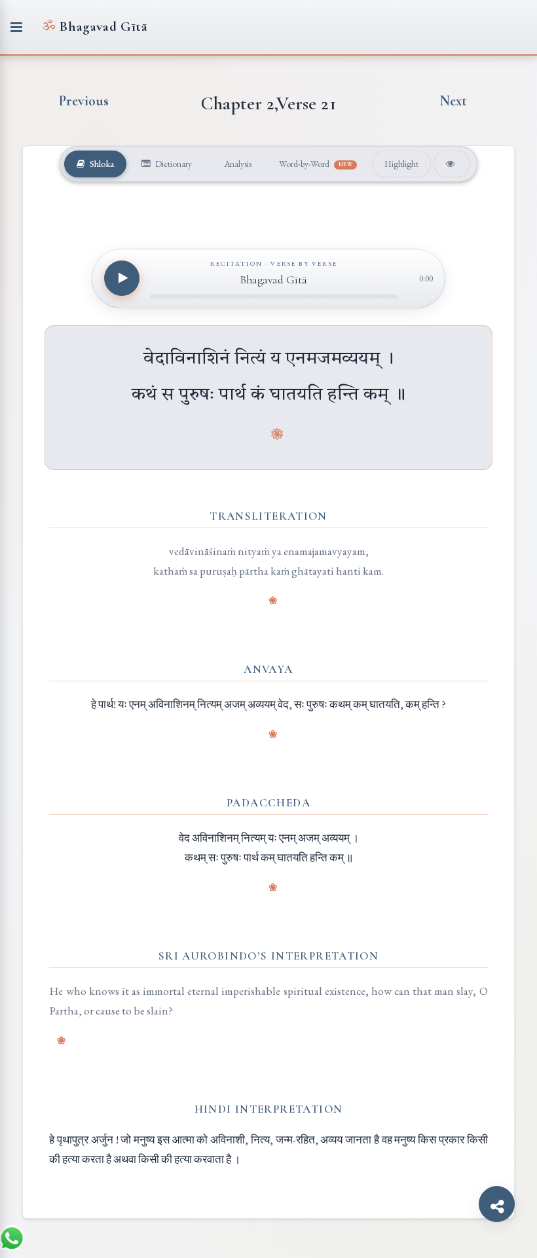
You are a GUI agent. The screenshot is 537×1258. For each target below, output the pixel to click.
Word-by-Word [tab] (316, 164)
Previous (84, 100)
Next (453, 100)
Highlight (401, 164)
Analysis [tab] (236, 164)
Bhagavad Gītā (94, 26)
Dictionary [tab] (172, 164)
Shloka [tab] (101, 164)
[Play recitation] (121, 278)
